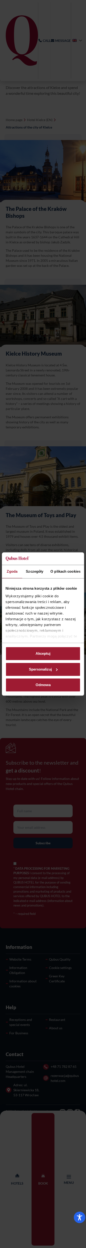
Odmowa (43, 685)
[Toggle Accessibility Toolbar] (79, 1217)
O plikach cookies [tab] (65, 571)
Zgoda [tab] (12, 571)
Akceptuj (43, 653)
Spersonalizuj (40, 669)
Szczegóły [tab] (34, 571)
